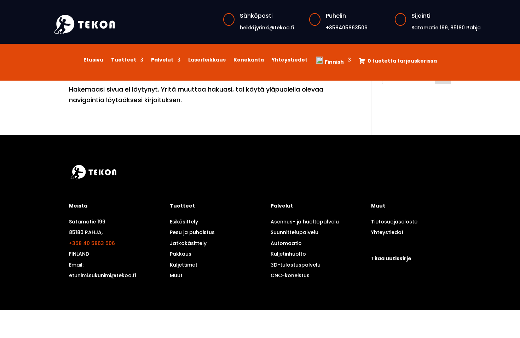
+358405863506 (347, 27)
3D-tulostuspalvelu (295, 264)
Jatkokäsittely (188, 243)
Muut (176, 275)
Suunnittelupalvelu (294, 232)
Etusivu (93, 60)
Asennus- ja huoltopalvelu (305, 221)
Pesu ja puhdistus (192, 232)
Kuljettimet (183, 264)
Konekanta (248, 60)
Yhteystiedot (289, 60)
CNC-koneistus (290, 275)
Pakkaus (180, 253)
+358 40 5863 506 (92, 243)
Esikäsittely (184, 221)
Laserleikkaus (207, 60)
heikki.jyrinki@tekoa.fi (267, 27)
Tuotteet (123, 60)
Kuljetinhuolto (288, 253)
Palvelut (162, 60)
